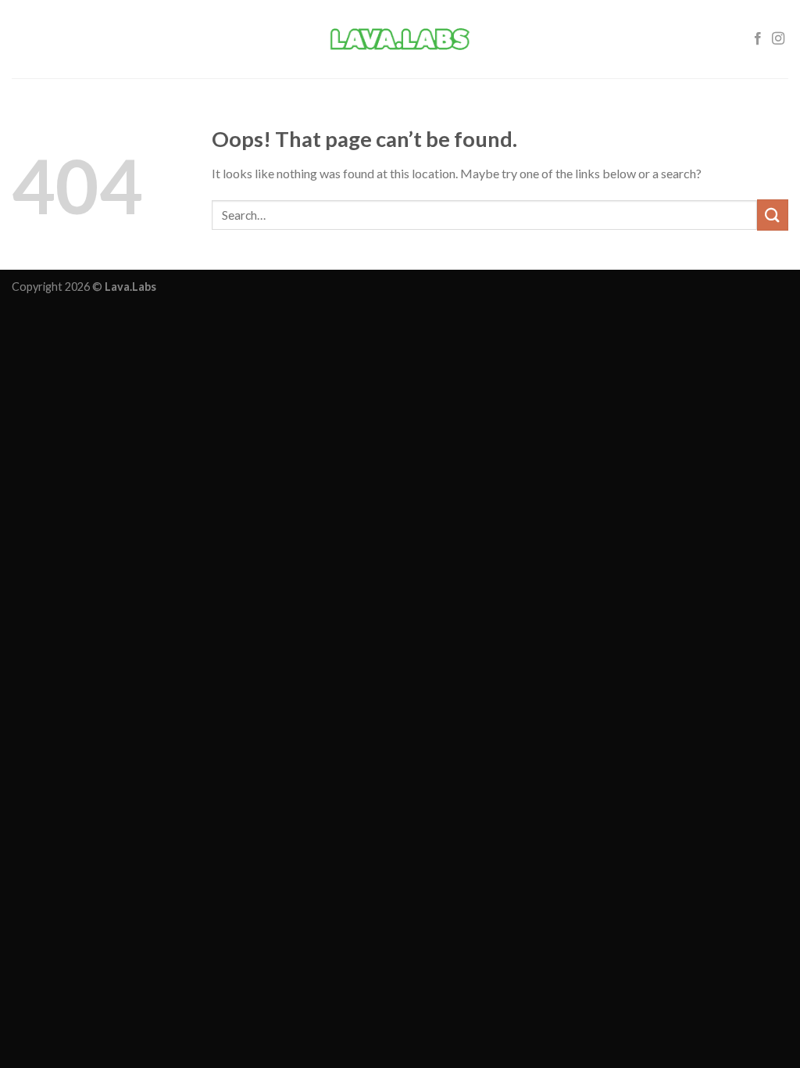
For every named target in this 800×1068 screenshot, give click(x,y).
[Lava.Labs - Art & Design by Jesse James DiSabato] (400, 39)
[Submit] (772, 214)
